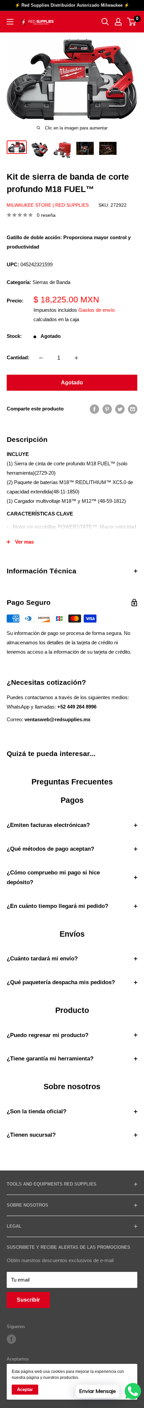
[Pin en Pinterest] (107, 409)
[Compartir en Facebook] (94, 409)
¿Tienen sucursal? (31, 1135)
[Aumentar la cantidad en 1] (76, 358)
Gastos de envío (96, 310)
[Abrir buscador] (105, 21)
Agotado (72, 382)
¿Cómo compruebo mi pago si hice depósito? (53, 877)
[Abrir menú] (10, 21)
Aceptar (25, 1389)
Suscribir (28, 1300)
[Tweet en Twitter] (120, 409)
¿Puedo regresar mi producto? (47, 1035)
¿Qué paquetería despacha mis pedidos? (61, 982)
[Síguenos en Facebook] (11, 1339)
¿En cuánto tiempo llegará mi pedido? (57, 906)
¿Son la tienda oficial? (36, 1111)
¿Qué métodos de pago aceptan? (50, 849)
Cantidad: (18, 357)
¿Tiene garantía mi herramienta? (50, 1058)
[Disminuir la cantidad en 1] (41, 358)
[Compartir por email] (132, 409)
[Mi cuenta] (118, 21)
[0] (132, 22)
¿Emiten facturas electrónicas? (48, 825)
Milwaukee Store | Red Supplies (48, 205)
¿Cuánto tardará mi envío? (42, 958)
